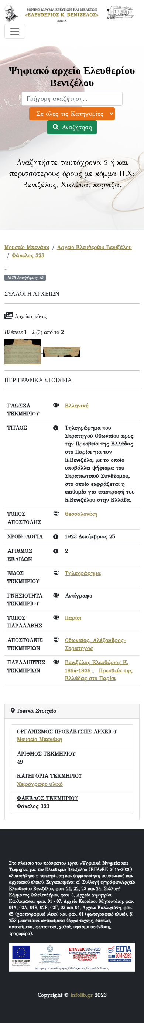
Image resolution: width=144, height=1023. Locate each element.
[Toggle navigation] (14, 31)
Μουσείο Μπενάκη (26, 247)
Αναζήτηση (75, 127)
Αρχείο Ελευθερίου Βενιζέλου (94, 247)
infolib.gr (82, 995)
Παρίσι (73, 618)
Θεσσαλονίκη (81, 514)
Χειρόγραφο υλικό (40, 784)
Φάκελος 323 (28, 255)
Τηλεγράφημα (83, 573)
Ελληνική (77, 405)
